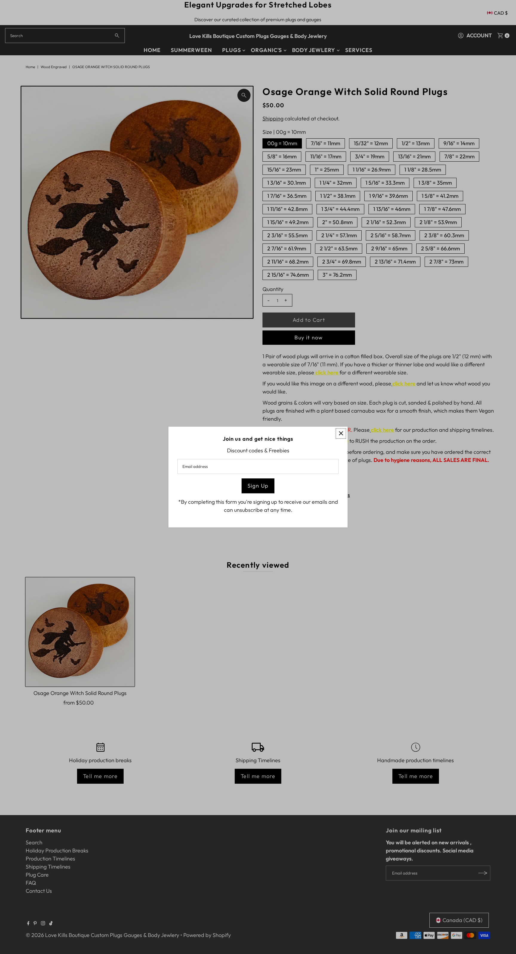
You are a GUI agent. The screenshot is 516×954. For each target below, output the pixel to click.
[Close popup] (341, 433)
